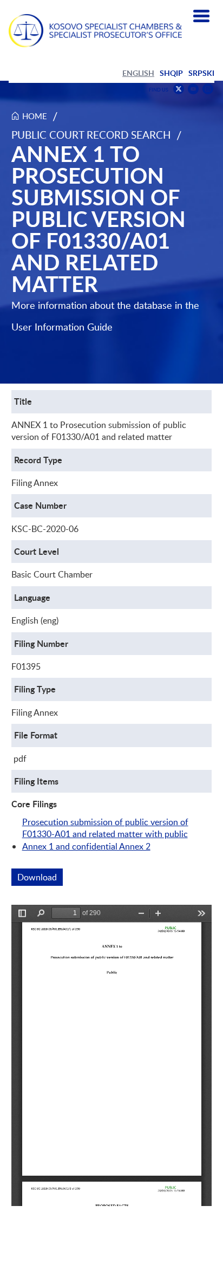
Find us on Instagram (207, 89)
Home (34, 116)
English (138, 73)
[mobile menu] (201, 16)
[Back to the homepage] (95, 30)
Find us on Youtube (193, 89)
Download (40, 877)
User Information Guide (62, 326)
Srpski (201, 73)
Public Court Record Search (91, 134)
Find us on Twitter (178, 89)
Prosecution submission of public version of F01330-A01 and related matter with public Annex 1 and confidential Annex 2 (105, 834)
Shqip (171, 73)
